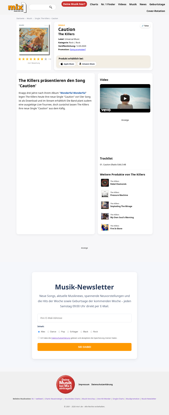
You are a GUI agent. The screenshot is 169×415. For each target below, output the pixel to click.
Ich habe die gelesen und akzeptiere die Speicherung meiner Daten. (78, 338)
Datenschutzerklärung (60, 338)
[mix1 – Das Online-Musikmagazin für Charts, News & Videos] (16, 5)
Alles (43, 331)
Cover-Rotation (156, 11)
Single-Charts (118, 399)
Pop (63, 331)
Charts (94, 4)
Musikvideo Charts (73, 399)
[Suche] (50, 7)
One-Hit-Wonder (104, 399)
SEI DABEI (84, 346)
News (143, 4)
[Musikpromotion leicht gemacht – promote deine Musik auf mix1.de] (65, 384)
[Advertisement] (125, 136)
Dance (53, 331)
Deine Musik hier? (74, 4)
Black (85, 331)
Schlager (74, 331)
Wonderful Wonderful (72, 93)
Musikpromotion (133, 399)
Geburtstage (157, 4)
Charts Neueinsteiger (54, 399)
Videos (122, 4)
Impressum (84, 384)
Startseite (20, 18)
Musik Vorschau (89, 399)
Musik (133, 4)
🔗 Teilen (145, 26)
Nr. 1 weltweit (37, 399)
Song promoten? (78, 49)
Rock (95, 331)
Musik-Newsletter (149, 399)
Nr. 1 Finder (108, 4)
